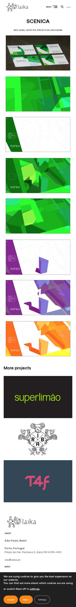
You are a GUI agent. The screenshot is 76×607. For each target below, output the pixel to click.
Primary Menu (56, 7)
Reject (26, 599)
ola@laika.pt (12, 559)
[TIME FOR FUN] (38, 501)
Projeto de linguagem (49, 30)
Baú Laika (19, 30)
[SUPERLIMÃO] (38, 417)
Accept (10, 599)
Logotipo (31, 30)
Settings (42, 599)
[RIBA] (38, 459)
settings (34, 589)
